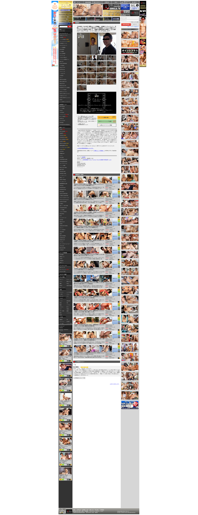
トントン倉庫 (62, 165)
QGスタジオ (62, 267)
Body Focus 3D (63, 85)
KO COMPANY (64, 139)
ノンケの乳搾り (64, 39)
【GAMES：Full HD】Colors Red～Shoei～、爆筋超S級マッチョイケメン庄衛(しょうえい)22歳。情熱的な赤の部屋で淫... (89, 325)
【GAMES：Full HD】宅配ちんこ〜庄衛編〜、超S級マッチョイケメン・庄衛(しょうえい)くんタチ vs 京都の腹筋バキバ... (89, 185)
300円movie (62, 69)
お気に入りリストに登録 (105, 125)
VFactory (61, 185)
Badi (61, 233)
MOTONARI (62, 106)
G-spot (63, 95)
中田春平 (61, 260)
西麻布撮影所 (64, 145)
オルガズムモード (63, 45)
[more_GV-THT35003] (114, 179)
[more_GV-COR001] (114, 320)
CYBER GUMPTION (64, 195)
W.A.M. (63, 91)
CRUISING (62, 49)
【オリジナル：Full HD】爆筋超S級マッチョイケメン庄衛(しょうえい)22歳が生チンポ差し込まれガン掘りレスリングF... (89, 255)
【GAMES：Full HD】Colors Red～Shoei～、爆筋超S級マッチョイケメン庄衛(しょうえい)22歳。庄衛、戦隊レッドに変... (89, 311)
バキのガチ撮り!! (63, 57)
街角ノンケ (62, 177)
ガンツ (61, 77)
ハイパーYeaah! (63, 89)
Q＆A (116, 2)
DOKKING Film (63, 189)
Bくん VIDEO (64, 116)
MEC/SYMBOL (63, 235)
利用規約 (86, 511)
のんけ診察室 (62, 53)
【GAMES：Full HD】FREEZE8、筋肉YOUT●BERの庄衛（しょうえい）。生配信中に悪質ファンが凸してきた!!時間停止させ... (88, 227)
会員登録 (84, 509)
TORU (61, 258)
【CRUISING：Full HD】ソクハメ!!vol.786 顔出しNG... (65, 372)
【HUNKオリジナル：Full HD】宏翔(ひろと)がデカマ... (65, 431)
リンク (101, 511)
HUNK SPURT (65, 97)
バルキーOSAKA (63, 211)
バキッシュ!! (62, 71)
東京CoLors (62, 221)
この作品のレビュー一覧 (79, 378)
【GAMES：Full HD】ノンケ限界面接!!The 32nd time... (65, 342)
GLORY (62, 141)
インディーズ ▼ (64, 114)
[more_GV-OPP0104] (114, 334)
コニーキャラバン (65, 41)
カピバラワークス (63, 163)
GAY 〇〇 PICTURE (64, 205)
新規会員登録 (88, 2)
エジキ (61, 155)
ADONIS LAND (63, 173)
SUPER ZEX (62, 237)
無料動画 (102, 509)
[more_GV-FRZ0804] (114, 222)
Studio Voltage (63, 179)
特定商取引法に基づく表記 (78, 511)
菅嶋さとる (62, 256)
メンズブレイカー (65, 147)
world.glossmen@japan (65, 124)
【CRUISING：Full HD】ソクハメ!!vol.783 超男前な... (65, 461)
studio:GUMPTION (63, 193)
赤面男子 (63, 133)
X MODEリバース (63, 43)
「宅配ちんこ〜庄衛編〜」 (98, 150)
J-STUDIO (62, 112)
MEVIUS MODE (63, 79)
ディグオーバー (63, 181)
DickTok (61, 219)
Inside (62, 129)
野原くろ (61, 262)
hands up (62, 118)
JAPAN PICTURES (64, 225)
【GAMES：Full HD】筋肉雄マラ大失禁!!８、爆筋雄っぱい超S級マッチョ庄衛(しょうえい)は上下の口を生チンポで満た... (89, 241)
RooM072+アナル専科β (65, 87)
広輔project (62, 153)
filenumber (62, 191)
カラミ (90, 159)
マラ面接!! (62, 51)
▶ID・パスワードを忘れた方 (133, 26)
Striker (61, 99)
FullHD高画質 (85, 159)
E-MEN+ (61, 203)
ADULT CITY (62, 67)
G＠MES (63, 37)
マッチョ (94, 159)
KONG (61, 223)
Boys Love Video (63, 167)
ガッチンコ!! (62, 55)
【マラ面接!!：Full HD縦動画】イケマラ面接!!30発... (65, 387)
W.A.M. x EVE (65, 93)
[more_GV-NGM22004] (114, 348)
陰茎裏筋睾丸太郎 (63, 183)
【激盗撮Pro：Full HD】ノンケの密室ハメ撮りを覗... (65, 476)
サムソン (61, 227)
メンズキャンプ (63, 175)
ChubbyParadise (63, 207)
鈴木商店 (61, 122)
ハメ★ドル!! (62, 73)
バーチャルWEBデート (64, 59)
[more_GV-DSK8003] (114, 236)
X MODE (61, 75)
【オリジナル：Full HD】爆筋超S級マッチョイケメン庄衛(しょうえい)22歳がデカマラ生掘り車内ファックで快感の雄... (89, 283)
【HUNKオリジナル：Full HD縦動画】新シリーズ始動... (65, 357)
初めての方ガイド (97, 2)
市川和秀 (61, 254)
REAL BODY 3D (63, 81)
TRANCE (63, 135)
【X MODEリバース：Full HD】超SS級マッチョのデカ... (65, 416)
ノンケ (110, 159)
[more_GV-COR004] (114, 292)
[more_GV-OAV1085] (114, 278)
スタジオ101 (62, 120)
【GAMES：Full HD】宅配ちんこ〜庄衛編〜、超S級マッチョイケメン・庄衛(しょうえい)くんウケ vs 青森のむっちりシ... (89, 199)
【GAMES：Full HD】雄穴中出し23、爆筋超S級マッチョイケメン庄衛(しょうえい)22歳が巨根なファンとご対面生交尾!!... (89, 269)
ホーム (78, 2)
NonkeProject (62, 187)
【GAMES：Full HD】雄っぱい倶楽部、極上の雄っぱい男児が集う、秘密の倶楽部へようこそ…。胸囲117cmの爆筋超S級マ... (89, 339)
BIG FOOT (62, 169)
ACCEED (62, 157)
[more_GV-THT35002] (114, 194)
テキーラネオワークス (64, 197)
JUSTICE (62, 151)
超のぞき (61, 61)
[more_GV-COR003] (114, 306)
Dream (61, 110)
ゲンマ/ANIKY (63, 229)
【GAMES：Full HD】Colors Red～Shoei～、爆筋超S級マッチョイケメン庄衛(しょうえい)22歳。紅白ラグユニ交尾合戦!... (89, 297)
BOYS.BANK (63, 131)
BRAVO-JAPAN (64, 143)
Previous (72, 11)
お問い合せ (91, 509)
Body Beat (62, 213)
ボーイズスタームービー (65, 243)
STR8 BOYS (63, 137)
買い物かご (134, 2)
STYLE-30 (62, 245)
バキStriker (62, 65)
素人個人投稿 (62, 247)
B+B (60, 215)
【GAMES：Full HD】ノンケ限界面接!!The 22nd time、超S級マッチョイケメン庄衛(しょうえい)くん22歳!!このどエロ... (89, 353)
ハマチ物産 (62, 209)
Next (103, 11)
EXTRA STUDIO (63, 201)
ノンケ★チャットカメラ (65, 101)
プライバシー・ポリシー (94, 511)
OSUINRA (62, 231)
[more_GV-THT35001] (114, 208)
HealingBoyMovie (63, 161)
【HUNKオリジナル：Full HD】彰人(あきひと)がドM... (65, 446)
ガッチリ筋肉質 (100, 159)
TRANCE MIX (62, 171)
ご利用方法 (106, 2)
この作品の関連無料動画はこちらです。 (85, 148)
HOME (74, 509)
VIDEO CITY (62, 239)
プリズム (61, 241)
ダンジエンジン (64, 269)
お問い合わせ (125, 2)
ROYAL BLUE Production (64, 199)
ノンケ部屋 (62, 108)
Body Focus (62, 83)
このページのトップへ (114, 383)
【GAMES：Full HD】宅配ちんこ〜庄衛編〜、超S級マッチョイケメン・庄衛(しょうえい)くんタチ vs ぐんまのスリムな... (89, 213)
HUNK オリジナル (63, 35)
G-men (62, 149)
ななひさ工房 (62, 271)
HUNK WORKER (63, 63)
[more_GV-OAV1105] (114, 250)
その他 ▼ (62, 249)
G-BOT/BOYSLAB (63, 159)
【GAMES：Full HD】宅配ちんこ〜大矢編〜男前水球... (65, 401)
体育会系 (106, 159)
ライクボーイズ (63, 217)
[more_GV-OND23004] (114, 264)
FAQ (87, 509)
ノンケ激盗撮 (62, 47)
